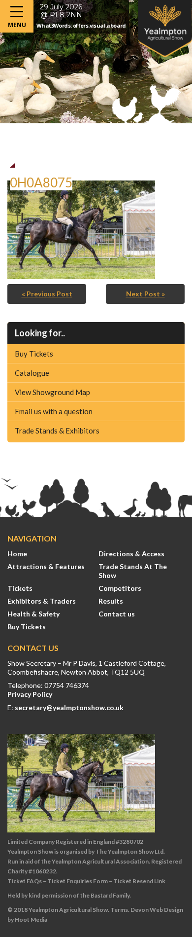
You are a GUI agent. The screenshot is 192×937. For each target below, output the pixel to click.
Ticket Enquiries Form (77, 881)
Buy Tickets (34, 353)
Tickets (19, 588)
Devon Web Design (156, 909)
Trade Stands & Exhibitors (57, 430)
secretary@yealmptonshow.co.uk (69, 707)
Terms (119, 909)
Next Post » (145, 293)
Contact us (116, 614)
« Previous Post (47, 293)
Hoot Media (31, 919)
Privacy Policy (29, 694)
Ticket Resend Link (139, 881)
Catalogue (32, 372)
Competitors (119, 588)
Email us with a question (54, 411)
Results (110, 601)
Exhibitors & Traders (41, 601)
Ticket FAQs (24, 881)
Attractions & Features (46, 566)
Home (17, 553)
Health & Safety (33, 614)
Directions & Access (131, 553)
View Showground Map (52, 392)
